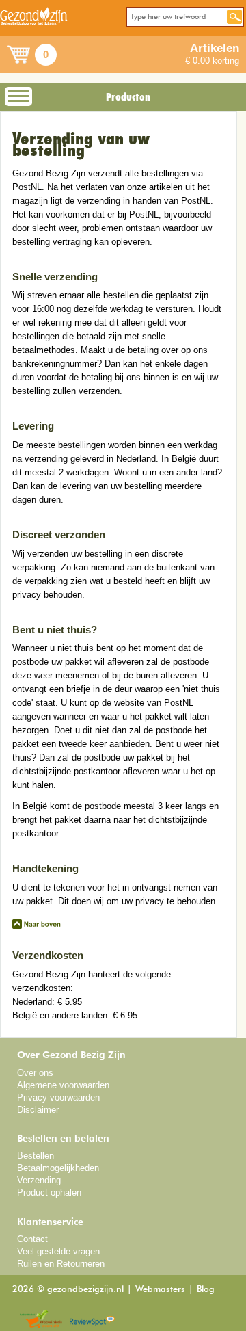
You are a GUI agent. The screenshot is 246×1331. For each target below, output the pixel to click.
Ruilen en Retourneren (61, 1263)
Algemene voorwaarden (63, 1085)
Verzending (39, 1180)
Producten (128, 97)
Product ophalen (49, 1192)
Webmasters (160, 1289)
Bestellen (35, 1155)
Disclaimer (38, 1110)
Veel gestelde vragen (58, 1251)
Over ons (35, 1073)
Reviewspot (92, 1319)
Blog (206, 1289)
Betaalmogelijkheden (58, 1168)
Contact (32, 1239)
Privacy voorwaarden (58, 1097)
